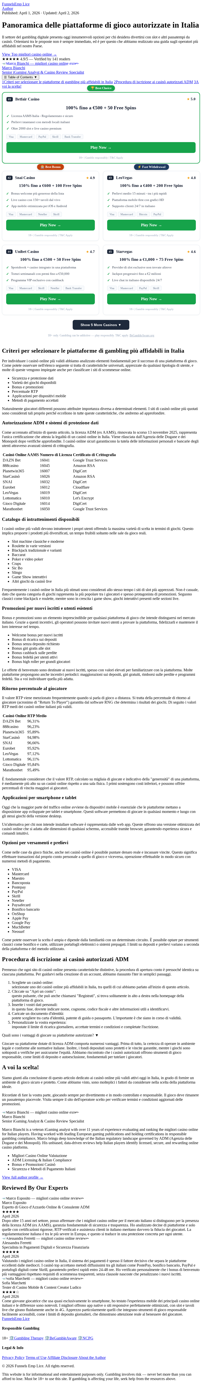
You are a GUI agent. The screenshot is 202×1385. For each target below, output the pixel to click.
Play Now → (101, 147)
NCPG (85, 1338)
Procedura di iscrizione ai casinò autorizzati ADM (153, 82)
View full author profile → (22, 1177)
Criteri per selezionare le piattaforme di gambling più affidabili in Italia (57, 82)
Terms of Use (36, 1357)
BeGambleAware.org (142, 335)
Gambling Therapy (26, 1338)
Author (7, 8)
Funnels (16, 4)
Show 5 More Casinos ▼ (101, 325)
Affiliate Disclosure (62, 1357)
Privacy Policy (13, 1357)
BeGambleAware (61, 1338)
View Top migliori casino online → (29, 54)
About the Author (92, 1357)
